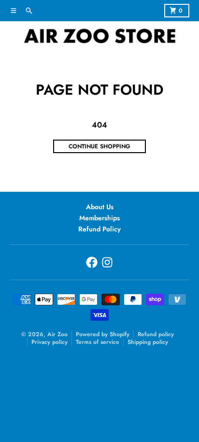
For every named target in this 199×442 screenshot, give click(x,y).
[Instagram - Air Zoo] (107, 262)
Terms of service (97, 342)
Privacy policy (49, 342)
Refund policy (156, 334)
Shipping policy (148, 342)
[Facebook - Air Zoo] (92, 262)
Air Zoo (57, 334)
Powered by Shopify (102, 334)
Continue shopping (99, 146)
